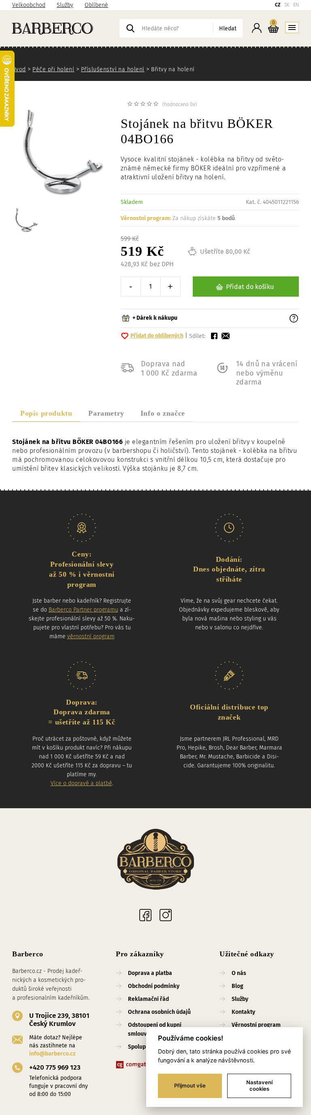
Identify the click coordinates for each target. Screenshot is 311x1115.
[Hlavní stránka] (65, 28)
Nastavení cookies (259, 1085)
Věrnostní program (256, 1025)
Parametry (106, 413)
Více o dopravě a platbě (81, 783)
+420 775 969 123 (55, 1067)
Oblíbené (96, 5)
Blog (237, 986)
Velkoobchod (28, 5)
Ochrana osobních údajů (159, 1012)
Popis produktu (46, 413)
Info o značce (163, 413)
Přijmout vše (190, 1085)
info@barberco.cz (52, 1053)
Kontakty (243, 1012)
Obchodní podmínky (153, 986)
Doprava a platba (150, 973)
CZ (278, 5)
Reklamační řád (148, 999)
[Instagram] (166, 915)
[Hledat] (130, 28)
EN (296, 5)
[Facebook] (145, 915)
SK (287, 5)
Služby (65, 5)
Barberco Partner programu (83, 609)
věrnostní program (91, 636)
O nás (239, 973)
